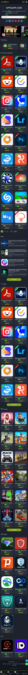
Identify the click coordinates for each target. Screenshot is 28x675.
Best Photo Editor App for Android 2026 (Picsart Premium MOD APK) (16, 260)
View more (14, 279)
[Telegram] (21, 21)
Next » (15, 231)
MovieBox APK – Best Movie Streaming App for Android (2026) (17, 270)
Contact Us (9, 663)
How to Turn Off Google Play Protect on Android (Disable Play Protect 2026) (17, 250)
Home (3, 673)
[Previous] (1, 46)
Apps (10, 673)
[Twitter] (9, 21)
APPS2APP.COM (11, 661)
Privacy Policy (14, 663)
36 (11, 231)
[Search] (25, 17)
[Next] (26, 46)
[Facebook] (6, 21)
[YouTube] (15, 21)
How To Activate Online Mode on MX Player (17, 241)
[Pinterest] (18, 21)
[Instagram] (12, 21)
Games (17, 673)
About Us (4, 663)
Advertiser (14, 665)
